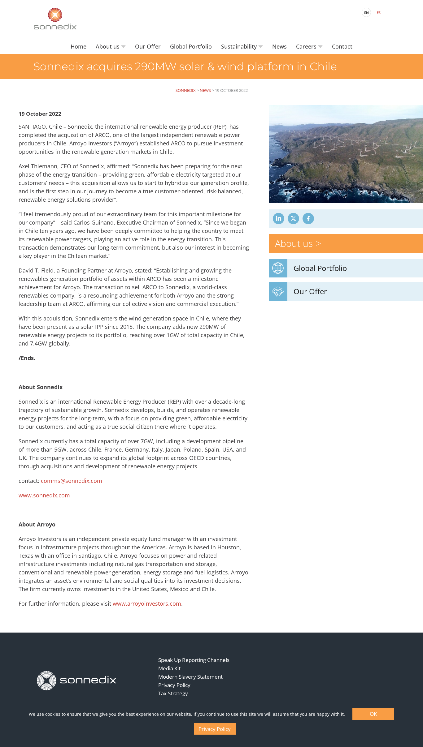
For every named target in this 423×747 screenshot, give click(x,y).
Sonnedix (186, 90)
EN (366, 12)
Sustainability (239, 46)
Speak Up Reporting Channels (193, 660)
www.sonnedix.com (44, 495)
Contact (342, 46)
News (279, 46)
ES (379, 12)
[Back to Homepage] (76, 680)
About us (108, 46)
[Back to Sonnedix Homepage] (55, 18)
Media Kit (169, 668)
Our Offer (148, 46)
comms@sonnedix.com (71, 480)
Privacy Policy (174, 685)
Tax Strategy (173, 693)
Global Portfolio (191, 46)
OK (373, 714)
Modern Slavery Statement (190, 676)
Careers (307, 46)
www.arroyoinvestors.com (147, 603)
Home (78, 46)
